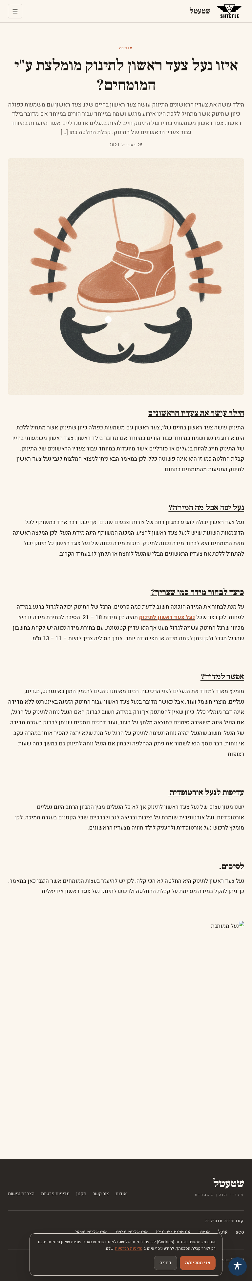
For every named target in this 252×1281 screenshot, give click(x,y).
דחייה (165, 1262)
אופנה (126, 48)
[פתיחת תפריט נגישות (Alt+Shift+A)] (237, 1266)
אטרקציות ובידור (131, 1232)
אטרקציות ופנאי (91, 1232)
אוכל (223, 1232)
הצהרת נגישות (21, 1194)
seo (240, 1232)
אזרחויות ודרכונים (173, 1232)
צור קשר (101, 1194)
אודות (121, 1194)
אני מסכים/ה (197, 1262)
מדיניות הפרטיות (128, 1248)
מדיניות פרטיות (55, 1194)
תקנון (81, 1194)
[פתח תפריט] (15, 11)
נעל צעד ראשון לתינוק (167, 617)
